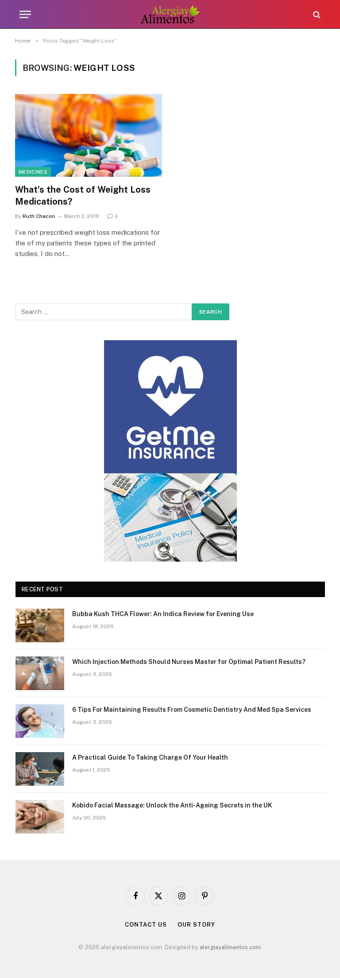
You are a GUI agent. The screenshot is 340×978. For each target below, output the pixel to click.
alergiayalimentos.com (230, 947)
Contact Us (145, 924)
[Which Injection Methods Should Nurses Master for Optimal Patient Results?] (39, 673)
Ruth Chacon (39, 216)
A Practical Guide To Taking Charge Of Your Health (150, 757)
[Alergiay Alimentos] (170, 14)
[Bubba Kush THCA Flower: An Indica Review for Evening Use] (39, 625)
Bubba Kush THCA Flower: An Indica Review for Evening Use (163, 613)
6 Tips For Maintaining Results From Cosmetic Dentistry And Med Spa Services (191, 709)
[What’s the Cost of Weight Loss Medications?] (88, 135)
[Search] (316, 14)
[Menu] (25, 14)
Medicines (33, 172)
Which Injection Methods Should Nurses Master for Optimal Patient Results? (188, 661)
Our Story (196, 924)
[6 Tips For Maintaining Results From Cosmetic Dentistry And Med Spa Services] (39, 721)
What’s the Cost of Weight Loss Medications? (83, 195)
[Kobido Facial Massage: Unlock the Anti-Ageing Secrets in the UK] (39, 817)
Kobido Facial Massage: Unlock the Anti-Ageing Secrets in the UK (172, 805)
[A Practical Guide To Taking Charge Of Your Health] (39, 769)
